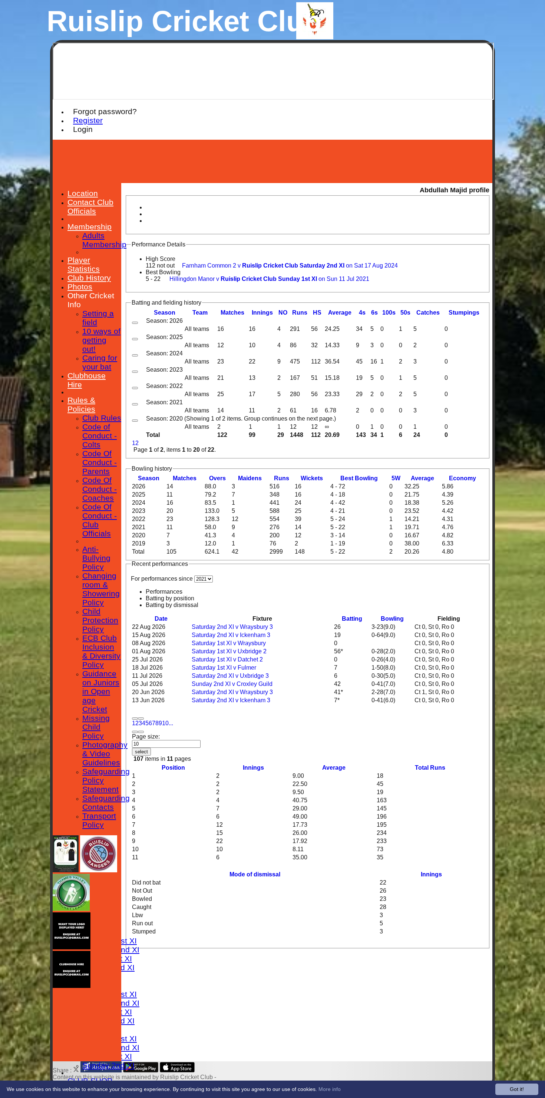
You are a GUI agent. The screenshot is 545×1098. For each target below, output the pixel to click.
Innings (253, 767)
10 (165, 723)
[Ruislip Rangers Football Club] (98, 870)
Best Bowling (163, 272)
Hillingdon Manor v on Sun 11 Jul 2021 (269, 279)
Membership (89, 226)
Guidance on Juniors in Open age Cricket (100, 691)
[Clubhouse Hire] (71, 986)
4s (362, 312)
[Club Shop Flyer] (66, 870)
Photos (79, 286)
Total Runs (430, 767)
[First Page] (135, 718)
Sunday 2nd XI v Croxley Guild (232, 684)
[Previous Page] (141, 718)
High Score (160, 259)
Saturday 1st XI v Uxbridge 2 (229, 651)
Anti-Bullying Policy (96, 558)
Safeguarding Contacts (106, 802)
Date (161, 619)
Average (422, 478)
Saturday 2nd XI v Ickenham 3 (231, 635)
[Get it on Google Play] (140, 1070)
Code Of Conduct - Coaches (99, 489)
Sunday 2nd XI (108, 1065)
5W (396, 478)
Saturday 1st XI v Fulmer (224, 667)
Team (200, 312)
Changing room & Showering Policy (101, 589)
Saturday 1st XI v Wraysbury (229, 643)
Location (82, 193)
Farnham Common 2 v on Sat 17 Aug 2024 (290, 265)
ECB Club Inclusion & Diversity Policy (101, 651)
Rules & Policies (81, 404)
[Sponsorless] (71, 947)
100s (389, 312)
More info (329, 1089)
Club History (89, 277)
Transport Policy (99, 820)
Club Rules (101, 418)
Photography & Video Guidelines (105, 753)
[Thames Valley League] (71, 909)
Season (164, 312)
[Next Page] (135, 732)
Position (173, 767)
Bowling (392, 619)
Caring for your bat (99, 362)
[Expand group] (135, 323)
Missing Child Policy (96, 727)
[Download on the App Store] (177, 1070)
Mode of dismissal (254, 874)
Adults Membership (104, 240)
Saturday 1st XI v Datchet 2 (227, 659)
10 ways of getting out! (101, 340)
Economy (462, 478)
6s (374, 312)
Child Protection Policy (100, 620)
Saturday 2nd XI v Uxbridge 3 (230, 676)
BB (359, 478)
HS (317, 312)
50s (405, 312)
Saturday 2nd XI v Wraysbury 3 (232, 627)
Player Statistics (83, 264)
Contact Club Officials (90, 206)
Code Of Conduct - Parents (99, 462)
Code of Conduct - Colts (99, 435)
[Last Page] (141, 732)
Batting (352, 619)
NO (282, 312)
